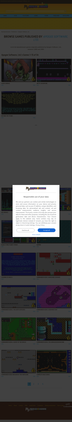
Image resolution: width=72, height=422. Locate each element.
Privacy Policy (40, 225)
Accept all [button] (46, 230)
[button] (36, 235)
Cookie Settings (30, 225)
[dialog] (36, 211)
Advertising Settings (28, 223)
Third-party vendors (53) (33, 212)
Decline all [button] (25, 230)
